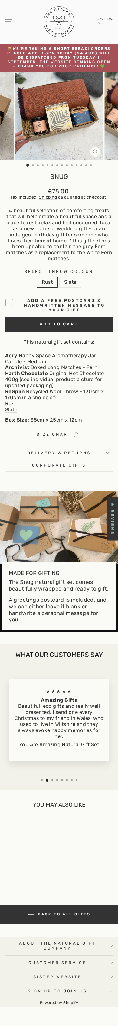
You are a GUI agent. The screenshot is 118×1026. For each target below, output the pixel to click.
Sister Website (57, 977)
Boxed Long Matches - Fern (64, 367)
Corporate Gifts (59, 465)
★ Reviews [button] (112, 519)
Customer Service (57, 962)
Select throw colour (59, 271)
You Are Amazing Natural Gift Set (59, 744)
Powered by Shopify (59, 1002)
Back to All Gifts (63, 914)
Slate (70, 282)
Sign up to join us (57, 991)
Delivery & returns (59, 453)
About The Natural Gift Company (57, 945)
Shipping (48, 197)
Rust (47, 282)
